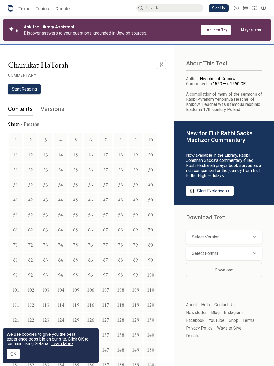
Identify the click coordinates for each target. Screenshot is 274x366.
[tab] (24, 109)
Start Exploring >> (213, 190)
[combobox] (174, 8)
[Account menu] (263, 8)
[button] (219, 8)
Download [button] (224, 269)
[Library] (254, 8)
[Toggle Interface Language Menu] (245, 8)
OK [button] (13, 354)
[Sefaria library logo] (10, 8)
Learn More (62, 343)
